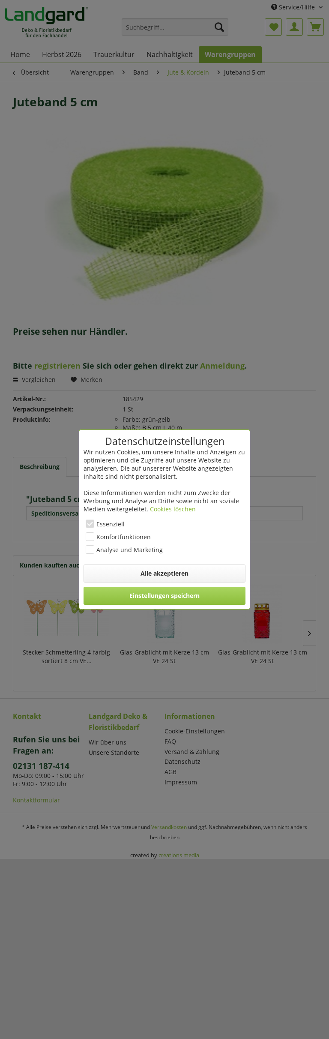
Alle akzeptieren (164, 573)
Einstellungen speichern (164, 596)
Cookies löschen (173, 509)
